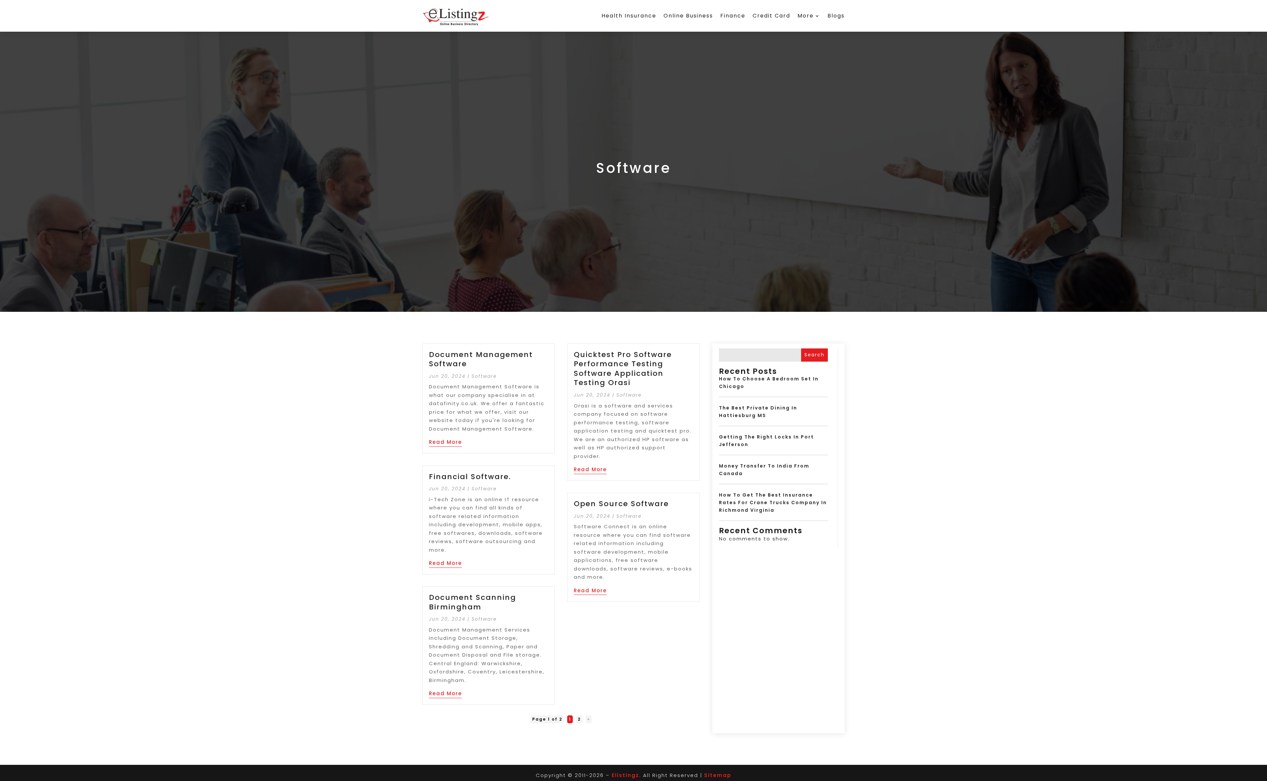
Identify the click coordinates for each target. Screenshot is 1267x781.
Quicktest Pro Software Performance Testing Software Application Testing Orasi (623, 368)
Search (814, 354)
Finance (732, 15)
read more (445, 442)
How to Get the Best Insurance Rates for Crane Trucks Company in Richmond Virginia (773, 502)
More (805, 15)
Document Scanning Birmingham (472, 602)
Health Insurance (628, 15)
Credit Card (771, 15)
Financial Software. (470, 477)
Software (484, 376)
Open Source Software (621, 504)
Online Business (688, 15)
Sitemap (717, 775)
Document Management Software (481, 359)
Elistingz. (626, 775)
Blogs (836, 15)
